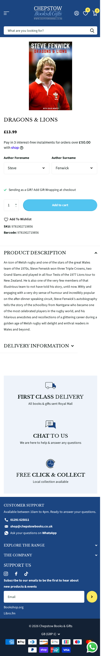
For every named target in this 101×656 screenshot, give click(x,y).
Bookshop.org (13, 610)
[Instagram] (6, 577)
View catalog (6, 13)
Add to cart (60, 205)
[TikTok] (26, 577)
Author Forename (16, 158)
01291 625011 (19, 523)
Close (49, 549)
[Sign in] (76, 13)
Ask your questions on (33, 536)
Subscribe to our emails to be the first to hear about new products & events (41, 586)
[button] (17, 201)
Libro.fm (10, 616)
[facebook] (16, 577)
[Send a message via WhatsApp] (88, 647)
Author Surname (64, 158)
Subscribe (88, 600)
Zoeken (92, 30)
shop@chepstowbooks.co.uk (31, 530)
